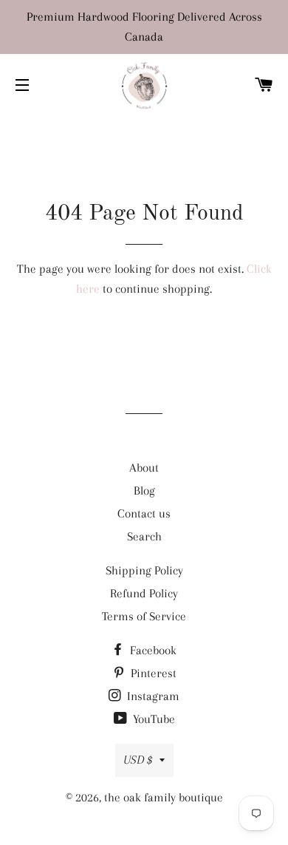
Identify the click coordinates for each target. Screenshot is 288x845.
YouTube (152, 719)
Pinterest (152, 673)
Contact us (144, 513)
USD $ (137, 760)
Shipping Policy (144, 570)
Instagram (151, 696)
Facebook (151, 650)
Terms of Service (144, 616)
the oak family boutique (163, 797)
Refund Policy (144, 593)
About (144, 468)
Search (144, 536)
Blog (144, 490)
